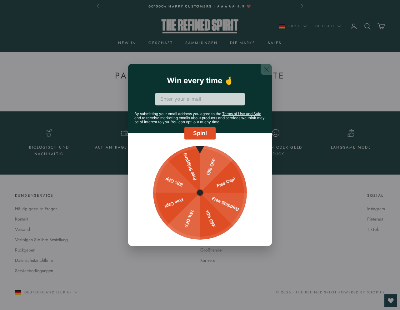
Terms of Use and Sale (241, 113)
